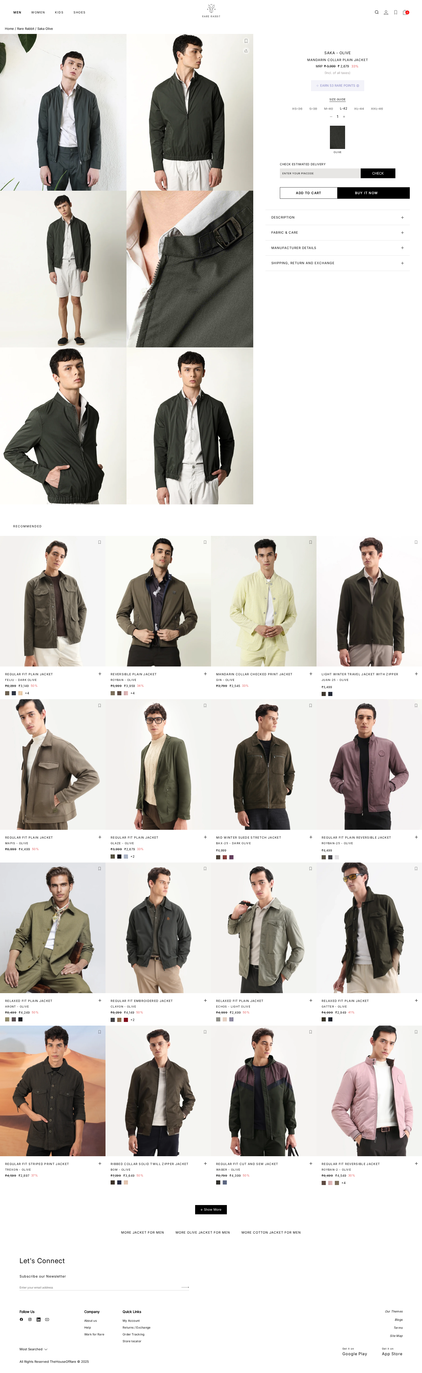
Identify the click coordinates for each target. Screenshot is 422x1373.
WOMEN (38, 12)
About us (90, 1320)
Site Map (396, 1336)
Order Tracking (133, 1334)
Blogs (398, 1319)
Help (87, 1327)
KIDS (59, 12)
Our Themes (393, 1311)
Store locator (132, 1341)
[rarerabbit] (211, 11)
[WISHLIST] (395, 12)
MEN (17, 12)
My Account (131, 1320)
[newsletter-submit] (185, 1287)
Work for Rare (94, 1334)
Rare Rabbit (25, 29)
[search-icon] (377, 12)
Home (9, 29)
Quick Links (132, 1312)
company (92, 1312)
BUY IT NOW (366, 193)
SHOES (80, 12)
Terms (397, 1328)
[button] (246, 41)
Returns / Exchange (136, 1327)
